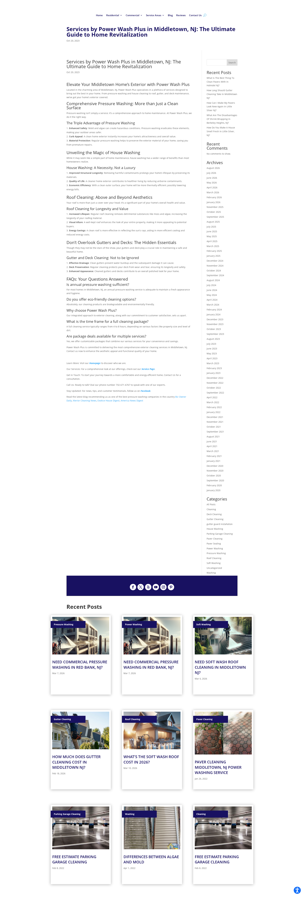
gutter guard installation (220, 524)
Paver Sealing (214, 543)
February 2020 (214, 485)
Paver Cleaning (214, 538)
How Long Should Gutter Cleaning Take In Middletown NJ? (222, 94)
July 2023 (211, 343)
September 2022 (215, 392)
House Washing (215, 528)
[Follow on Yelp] (148, 587)
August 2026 (213, 167)
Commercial (132, 15)
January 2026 (213, 202)
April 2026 (212, 187)
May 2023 (212, 353)
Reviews (181, 15)
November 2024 (215, 265)
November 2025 (215, 206)
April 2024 (212, 299)
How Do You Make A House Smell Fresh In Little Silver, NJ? (221, 131)
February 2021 (214, 456)
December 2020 (215, 465)
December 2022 (215, 377)
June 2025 (212, 231)
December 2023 (215, 319)
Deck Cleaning (214, 514)
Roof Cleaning (214, 558)
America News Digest (132, 400)
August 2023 (213, 338)
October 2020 (214, 475)
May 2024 (212, 294)
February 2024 (214, 309)
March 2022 (213, 402)
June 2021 (212, 441)
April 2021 (212, 446)
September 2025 (215, 216)
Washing (211, 572)
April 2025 (212, 241)
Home (99, 15)
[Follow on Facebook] (133, 587)
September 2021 (215, 431)
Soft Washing (214, 563)
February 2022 (214, 407)
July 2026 (211, 172)
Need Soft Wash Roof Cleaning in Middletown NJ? (220, 667)
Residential (112, 15)
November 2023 (215, 324)
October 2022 (214, 387)
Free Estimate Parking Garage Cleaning (74, 859)
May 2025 (212, 236)
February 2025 (214, 250)
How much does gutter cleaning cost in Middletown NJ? (76, 762)
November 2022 (215, 382)
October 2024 (214, 270)
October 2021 (214, 426)
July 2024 (211, 285)
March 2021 (213, 451)
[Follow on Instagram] (163, 587)
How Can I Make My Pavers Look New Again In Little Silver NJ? (221, 106)
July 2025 (211, 226)
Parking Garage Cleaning (220, 533)
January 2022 (213, 412)
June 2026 (212, 177)
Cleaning (211, 509)
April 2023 (212, 358)
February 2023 (214, 368)
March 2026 (213, 192)
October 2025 (214, 211)
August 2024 (213, 280)
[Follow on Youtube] (156, 587)
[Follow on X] (140, 587)
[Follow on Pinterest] (171, 587)
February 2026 (214, 197)
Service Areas (153, 15)
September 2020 (215, 480)
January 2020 (213, 490)
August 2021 (213, 436)
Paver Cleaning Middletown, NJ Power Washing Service (218, 767)
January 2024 (213, 314)
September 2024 (215, 275)
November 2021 (215, 421)
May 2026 (212, 182)
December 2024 (215, 260)
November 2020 (215, 470)
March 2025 (213, 246)
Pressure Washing (216, 553)
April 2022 (212, 397)
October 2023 (214, 329)
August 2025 (213, 221)
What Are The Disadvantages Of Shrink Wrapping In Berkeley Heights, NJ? (222, 119)
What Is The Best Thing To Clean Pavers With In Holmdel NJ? (220, 81)
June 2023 (212, 348)
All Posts (211, 504)
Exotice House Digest (109, 400)
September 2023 (215, 333)
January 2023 (213, 372)
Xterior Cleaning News (84, 400)
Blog (170, 15)
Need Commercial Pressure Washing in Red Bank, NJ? (79, 664)
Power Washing (215, 548)
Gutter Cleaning (215, 519)
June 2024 (212, 290)
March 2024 (213, 304)
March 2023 (213, 363)
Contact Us (195, 15)
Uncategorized (214, 567)
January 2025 (213, 255)
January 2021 (213, 460)
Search (232, 62)
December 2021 (215, 417)
